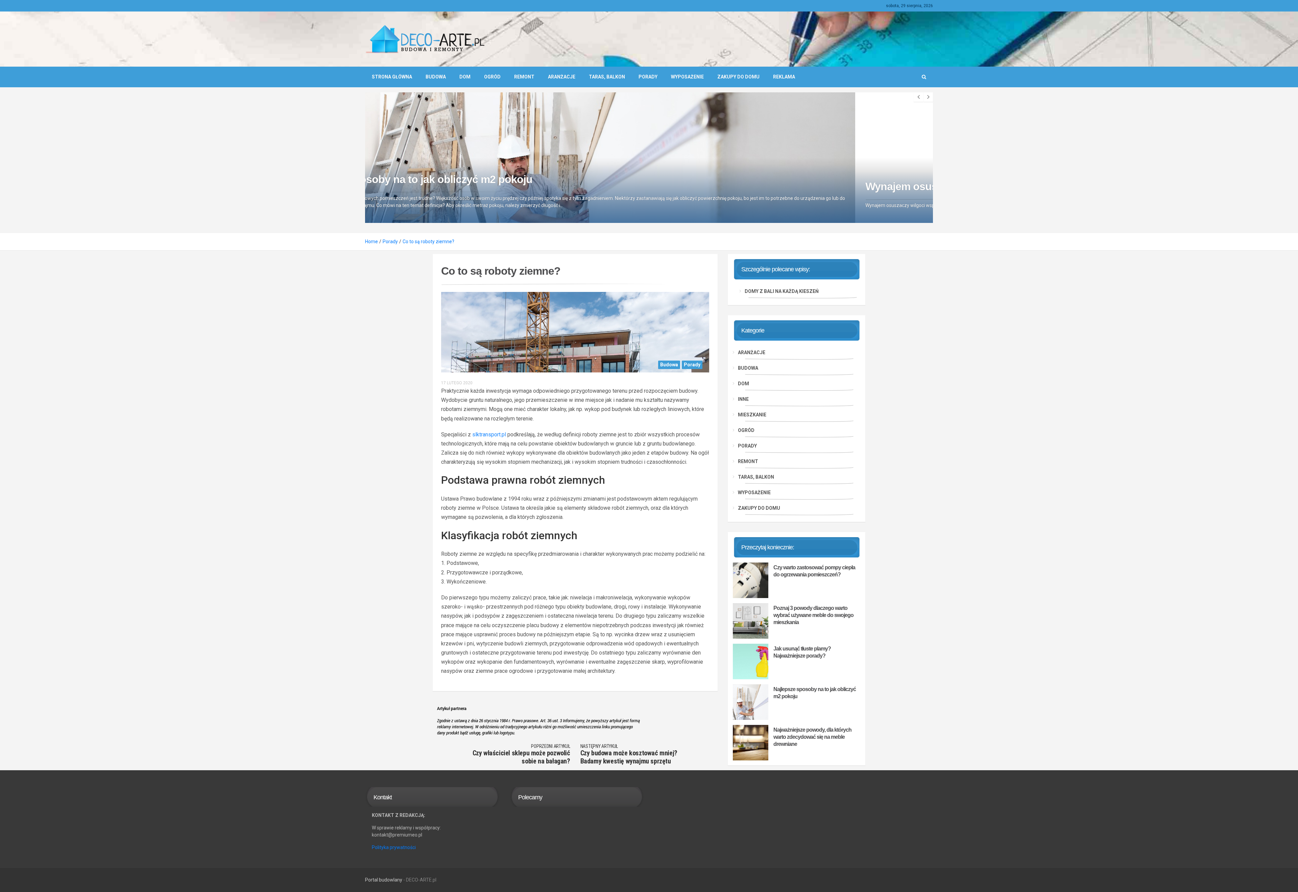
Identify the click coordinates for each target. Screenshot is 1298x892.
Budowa (436, 76)
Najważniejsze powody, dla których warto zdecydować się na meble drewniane (812, 737)
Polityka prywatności (394, 847)
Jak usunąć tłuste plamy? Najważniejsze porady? (802, 652)
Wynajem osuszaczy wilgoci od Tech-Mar (475, 186)
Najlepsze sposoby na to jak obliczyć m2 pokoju (814, 692)
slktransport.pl (489, 434)
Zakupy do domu (738, 76)
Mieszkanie (752, 414)
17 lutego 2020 (457, 383)
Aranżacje (561, 76)
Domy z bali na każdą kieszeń (782, 291)
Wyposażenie (687, 76)
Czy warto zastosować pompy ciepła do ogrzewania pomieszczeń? (814, 571)
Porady (648, 76)
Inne (743, 399)
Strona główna (392, 76)
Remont (524, 76)
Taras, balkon (607, 76)
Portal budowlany (383, 880)
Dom (465, 76)
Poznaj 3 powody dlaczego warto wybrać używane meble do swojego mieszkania (813, 615)
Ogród (492, 76)
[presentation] (918, 97)
